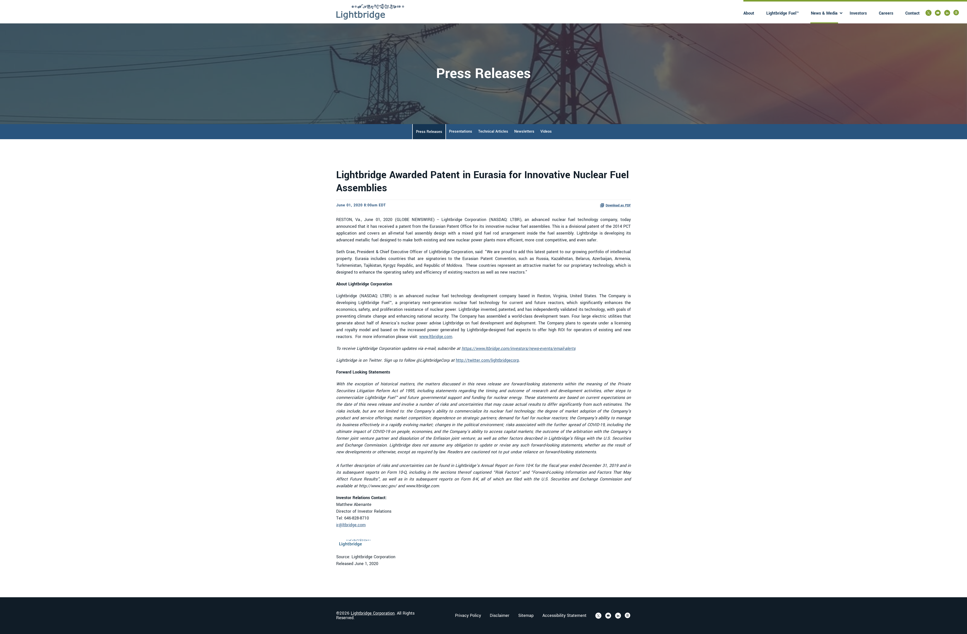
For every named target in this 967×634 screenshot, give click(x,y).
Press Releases (429, 131)
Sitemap (526, 615)
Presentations (460, 131)
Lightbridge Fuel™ (782, 13)
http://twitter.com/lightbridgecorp (487, 360)
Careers (886, 13)
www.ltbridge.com (435, 337)
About (748, 13)
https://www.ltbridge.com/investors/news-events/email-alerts (518, 348)
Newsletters (524, 131)
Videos (546, 131)
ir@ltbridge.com (351, 525)
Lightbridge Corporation (373, 613)
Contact (912, 13)
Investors (858, 13)
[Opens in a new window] (928, 13)
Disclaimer (499, 615)
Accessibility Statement (564, 615)
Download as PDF (618, 205)
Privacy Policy (468, 615)
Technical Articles (493, 131)
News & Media (824, 13)
